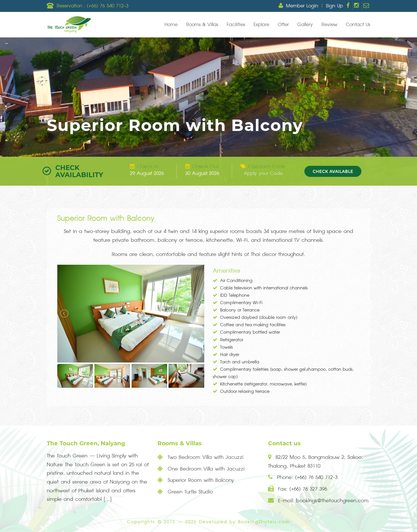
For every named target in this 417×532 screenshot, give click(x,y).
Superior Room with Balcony (200, 480)
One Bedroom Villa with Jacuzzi (205, 469)
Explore (261, 24)
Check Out (205, 166)
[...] (108, 499)
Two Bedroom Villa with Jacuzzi (204, 457)
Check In (148, 166)
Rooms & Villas (202, 24)
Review (329, 24)
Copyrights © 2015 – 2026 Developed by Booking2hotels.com (208, 522)
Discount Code (266, 166)
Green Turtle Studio (189, 492)
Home (171, 24)
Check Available (333, 171)
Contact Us (358, 24)
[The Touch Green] (69, 24)
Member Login (302, 6)
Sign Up (334, 6)
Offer (283, 24)
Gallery (305, 24)
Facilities (236, 24)
